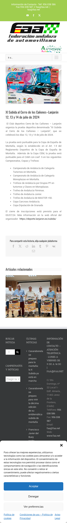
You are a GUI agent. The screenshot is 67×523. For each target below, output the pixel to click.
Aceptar (33, 486)
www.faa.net (53, 435)
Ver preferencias (34, 506)
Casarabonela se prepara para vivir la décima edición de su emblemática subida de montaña (33, 405)
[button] (61, 445)
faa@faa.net (33, 9)
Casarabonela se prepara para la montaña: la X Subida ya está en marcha (33, 366)
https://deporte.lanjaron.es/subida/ (38, 218)
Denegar (33, 496)
